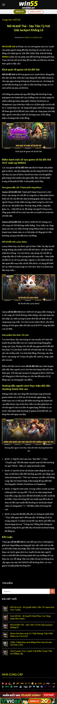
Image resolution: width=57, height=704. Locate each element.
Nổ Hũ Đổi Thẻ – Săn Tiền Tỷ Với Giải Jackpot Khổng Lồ (31, 625)
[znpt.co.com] (28, 4)
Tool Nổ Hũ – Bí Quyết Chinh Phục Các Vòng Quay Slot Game (30, 617)
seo (40, 37)
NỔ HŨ (16, 19)
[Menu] (3, 4)
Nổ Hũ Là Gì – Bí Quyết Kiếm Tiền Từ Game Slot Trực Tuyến (32, 608)
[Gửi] (52, 591)
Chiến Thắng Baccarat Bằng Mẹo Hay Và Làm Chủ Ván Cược (31, 643)
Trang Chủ (7, 19)
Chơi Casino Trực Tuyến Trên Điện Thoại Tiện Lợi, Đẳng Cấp (31, 652)
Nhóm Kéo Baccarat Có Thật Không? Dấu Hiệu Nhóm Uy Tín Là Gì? (31, 634)
